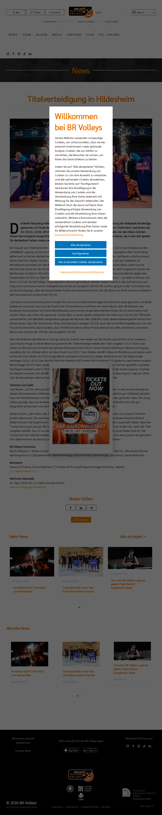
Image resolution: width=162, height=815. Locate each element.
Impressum (67, 272)
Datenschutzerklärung (69, 234)
